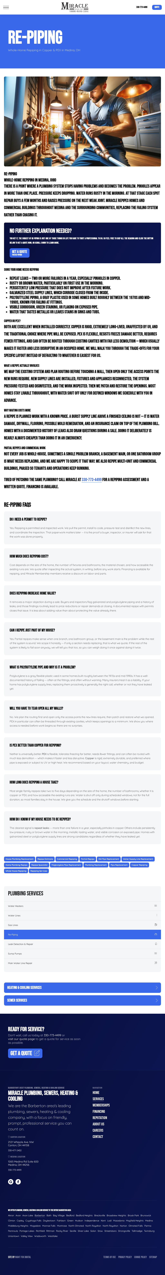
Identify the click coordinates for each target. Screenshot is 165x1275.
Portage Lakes (26, 1230)
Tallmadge (137, 1230)
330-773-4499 (141, 7)
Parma (147, 1225)
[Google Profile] (10, 1181)
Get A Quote (19, 252)
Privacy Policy (125, 1257)
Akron (11, 1215)
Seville (73, 1230)
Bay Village (59, 1215)
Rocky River (62, 1230)
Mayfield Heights (135, 1220)
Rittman (50, 1230)
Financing (99, 1111)
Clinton (11, 1220)
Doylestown (49, 1220)
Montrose (62, 1225)
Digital (28, 1257)
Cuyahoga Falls (33, 1220)
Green (70, 1220)
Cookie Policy (140, 1257)
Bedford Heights (84, 1215)
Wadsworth (40, 1236)
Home (96, 1092)
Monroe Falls (48, 1225)
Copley (20, 1220)
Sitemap (153, 1257)
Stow (100, 1230)
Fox (22, 1257)
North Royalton (93, 1225)
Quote (157, 7)
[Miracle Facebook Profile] (18, 1181)
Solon (93, 1230)
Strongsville (124, 1230)
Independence (92, 1220)
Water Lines (14, 915)
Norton (123, 1225)
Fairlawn (61, 1220)
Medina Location (17, 1156)
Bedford (70, 1215)
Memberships (101, 1105)
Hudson (79, 1220)
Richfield (40, 1230)
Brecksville (99, 1215)
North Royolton (110, 1225)
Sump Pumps (15, 953)
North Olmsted (76, 1225)
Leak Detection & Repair (20, 944)
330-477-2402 (15, 1150)
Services (98, 1099)
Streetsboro (110, 1230)
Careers (98, 1130)
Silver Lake (83, 1230)
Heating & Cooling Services (24, 987)
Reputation (100, 1118)
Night (17, 1257)
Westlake (53, 1236)
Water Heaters (15, 906)
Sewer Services (17, 1000)
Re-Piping (13, 934)
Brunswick (146, 1215)
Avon (18, 1215)
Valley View (27, 1236)
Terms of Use (109, 1257)
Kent (103, 1220)
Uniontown (13, 1236)
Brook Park (133, 1215)
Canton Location (17, 1137)
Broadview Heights (116, 1215)
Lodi (109, 1220)
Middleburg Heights (18, 1225)
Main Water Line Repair (20, 963)
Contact (98, 1136)
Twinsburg (149, 1230)
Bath (49, 1215)
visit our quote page (21, 1039)
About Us (98, 1124)
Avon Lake (27, 1215)
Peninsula (13, 1230)
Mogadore (35, 1225)
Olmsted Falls (136, 1225)
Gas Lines (13, 925)
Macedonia (118, 1220)
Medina (149, 1220)
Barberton (40, 1215)
